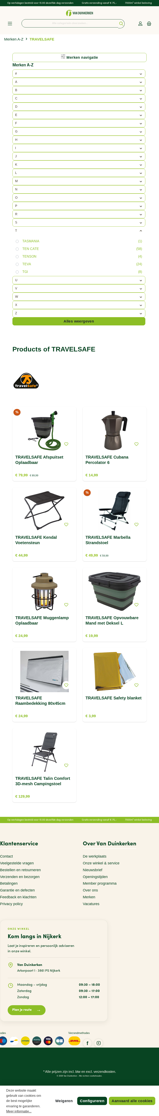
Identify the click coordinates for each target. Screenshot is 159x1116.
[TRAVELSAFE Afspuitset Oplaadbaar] (44, 430)
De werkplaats (94, 856)
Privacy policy (11, 904)
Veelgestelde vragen (17, 863)
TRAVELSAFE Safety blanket (114, 698)
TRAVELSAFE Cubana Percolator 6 (107, 460)
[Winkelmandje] (149, 24)
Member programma (100, 883)
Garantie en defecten (17, 890)
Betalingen (9, 883)
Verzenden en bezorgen (20, 877)
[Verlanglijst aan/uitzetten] (66, 444)
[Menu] (10, 24)
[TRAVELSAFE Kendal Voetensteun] (44, 511)
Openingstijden (95, 877)
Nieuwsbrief (92, 870)
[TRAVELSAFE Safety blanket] (114, 671)
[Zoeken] (121, 23)
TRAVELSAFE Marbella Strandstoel (108, 540)
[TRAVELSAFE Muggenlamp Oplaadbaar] (44, 591)
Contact (6, 856)
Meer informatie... (18, 1111)
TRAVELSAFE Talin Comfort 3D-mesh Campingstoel (42, 781)
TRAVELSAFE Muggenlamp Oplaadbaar (42, 620)
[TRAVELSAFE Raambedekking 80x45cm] (44, 671)
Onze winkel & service (101, 863)
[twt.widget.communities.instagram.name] (98, 1043)
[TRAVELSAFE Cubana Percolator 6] (114, 430)
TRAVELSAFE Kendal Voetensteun (36, 540)
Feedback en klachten (18, 897)
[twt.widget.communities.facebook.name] (87, 1043)
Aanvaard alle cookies (132, 1101)
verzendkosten (104, 1071)
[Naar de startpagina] (79, 13)
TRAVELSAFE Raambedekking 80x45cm (40, 701)
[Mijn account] (140, 24)
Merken (89, 897)
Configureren (92, 1101)
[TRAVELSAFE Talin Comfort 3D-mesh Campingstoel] (44, 752)
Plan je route (26, 1010)
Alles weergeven (79, 321)
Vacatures (91, 904)
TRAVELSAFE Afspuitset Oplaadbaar (39, 460)
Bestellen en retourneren (20, 870)
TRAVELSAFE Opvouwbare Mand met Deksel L (112, 620)
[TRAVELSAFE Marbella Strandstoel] (114, 511)
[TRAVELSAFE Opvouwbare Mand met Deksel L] (114, 591)
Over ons (90, 890)
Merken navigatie (81, 57)
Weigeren (64, 1101)
